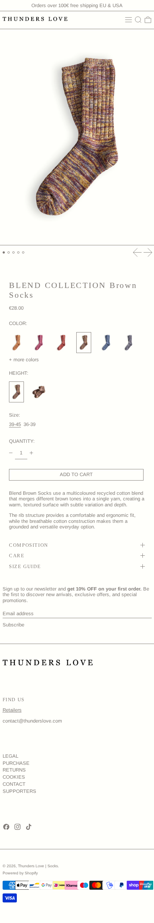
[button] (138, 19)
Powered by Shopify (20, 873)
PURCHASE (16, 763)
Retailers (12, 710)
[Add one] (31, 453)
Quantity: (22, 441)
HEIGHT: (18, 373)
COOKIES (14, 777)
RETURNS (14, 770)
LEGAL (10, 756)
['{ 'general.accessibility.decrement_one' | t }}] (11, 453)
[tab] (4, 252)
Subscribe (13, 625)
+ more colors (24, 359)
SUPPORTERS (19, 791)
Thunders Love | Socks (38, 866)
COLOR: (18, 323)
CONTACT (14, 784)
